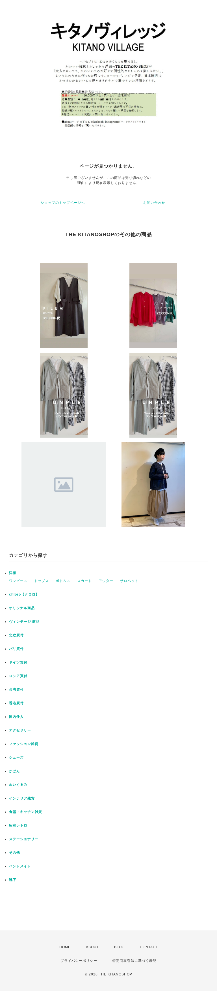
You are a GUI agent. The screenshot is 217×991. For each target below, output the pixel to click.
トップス (41, 581)
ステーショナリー (23, 839)
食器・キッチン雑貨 (25, 812)
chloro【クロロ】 (24, 594)
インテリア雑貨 (22, 798)
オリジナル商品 (22, 608)
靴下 (12, 880)
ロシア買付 (18, 676)
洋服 (12, 573)
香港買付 (16, 703)
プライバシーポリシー (78, 961)
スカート (84, 581)
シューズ (16, 757)
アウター (106, 581)
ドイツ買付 (18, 662)
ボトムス (63, 581)
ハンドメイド (20, 866)
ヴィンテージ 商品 (24, 622)
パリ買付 (16, 649)
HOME (65, 947)
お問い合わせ (154, 203)
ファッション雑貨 (23, 744)
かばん (14, 771)
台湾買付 (16, 690)
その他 (14, 853)
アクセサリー (20, 730)
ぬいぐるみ (18, 785)
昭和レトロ (18, 825)
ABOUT (92, 947)
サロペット (129, 581)
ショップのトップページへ (63, 203)
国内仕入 (16, 717)
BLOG (119, 947)
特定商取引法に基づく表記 (134, 961)
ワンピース (18, 581)
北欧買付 (16, 635)
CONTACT (149, 947)
